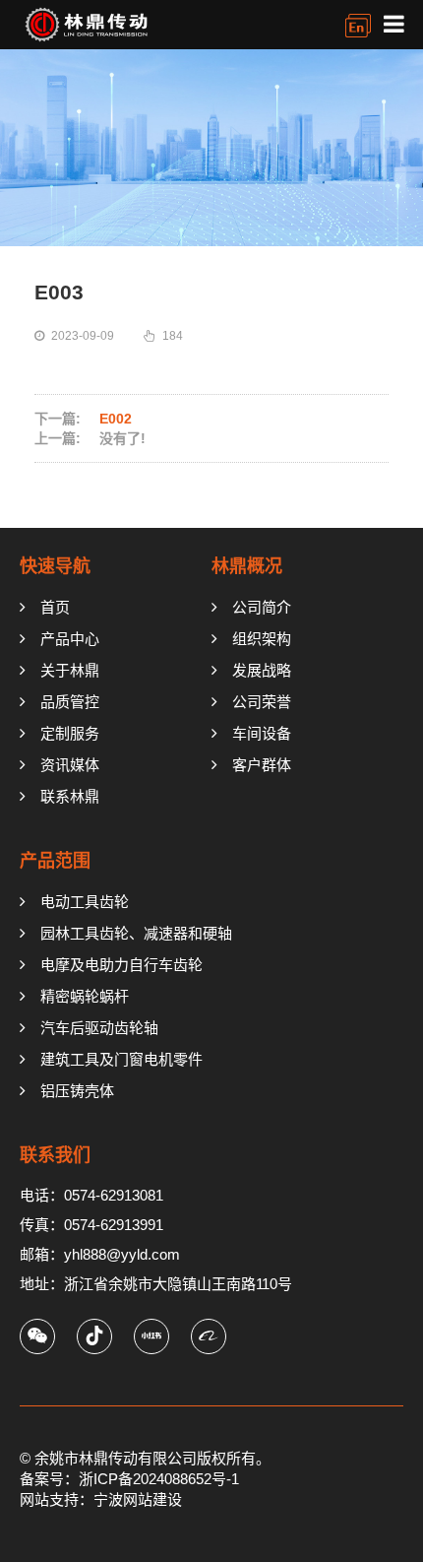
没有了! (122, 438)
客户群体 (261, 764)
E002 (115, 418)
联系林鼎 (69, 796)
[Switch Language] (358, 25)
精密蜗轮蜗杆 (84, 996)
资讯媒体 (69, 764)
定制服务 (69, 733)
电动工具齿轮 (84, 901)
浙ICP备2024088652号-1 (159, 1478)
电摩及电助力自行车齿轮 (121, 964)
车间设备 (261, 733)
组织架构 (261, 638)
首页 (55, 607)
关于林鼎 (69, 670)
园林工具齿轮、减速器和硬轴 (136, 933)
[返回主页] (114, 24)
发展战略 (261, 670)
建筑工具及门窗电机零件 (121, 1059)
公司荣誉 (261, 701)
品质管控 (69, 701)
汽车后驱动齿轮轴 (99, 1027)
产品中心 (69, 638)
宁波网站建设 (137, 1499)
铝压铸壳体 (77, 1090)
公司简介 (261, 607)
